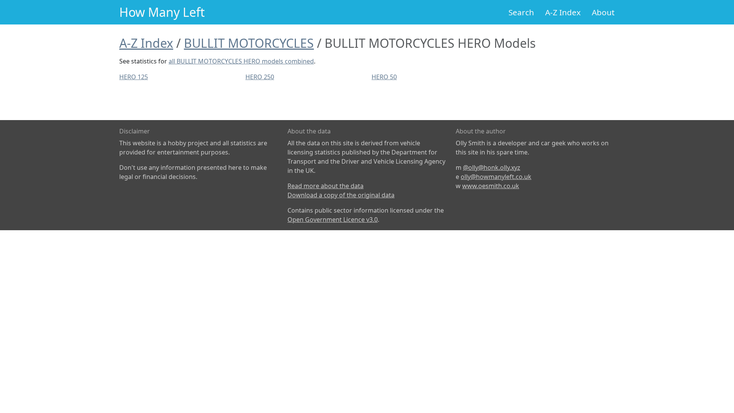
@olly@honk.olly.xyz (491, 167)
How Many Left (162, 12)
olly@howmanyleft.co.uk (496, 176)
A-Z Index (563, 12)
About (603, 12)
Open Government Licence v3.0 (332, 219)
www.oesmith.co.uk (490, 186)
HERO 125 (133, 77)
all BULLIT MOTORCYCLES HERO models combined (241, 61)
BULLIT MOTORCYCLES (249, 43)
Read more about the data (325, 186)
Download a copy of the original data (341, 195)
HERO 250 (259, 77)
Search (521, 12)
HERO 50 (384, 77)
